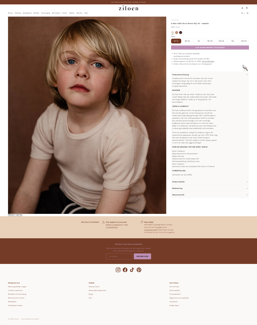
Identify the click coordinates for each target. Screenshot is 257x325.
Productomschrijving (180, 74)
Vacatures (173, 302)
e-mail (159, 227)
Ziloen (16, 319)
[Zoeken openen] (247, 13)
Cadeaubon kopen (15, 305)
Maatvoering (177, 188)
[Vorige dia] (9, 115)
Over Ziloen (173, 283)
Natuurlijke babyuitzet (97, 290)
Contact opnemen (15, 290)
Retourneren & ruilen (16, 298)
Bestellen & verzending (17, 294)
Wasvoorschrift (178, 195)
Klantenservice (14, 283)
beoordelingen (208, 61)
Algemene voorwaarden (179, 298)
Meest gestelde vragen (17, 287)
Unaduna (175, 20)
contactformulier (151, 230)
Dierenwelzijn (174, 290)
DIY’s (90, 298)
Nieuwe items (94, 287)
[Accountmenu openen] (242, 8)
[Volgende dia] (164, 115)
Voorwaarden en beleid (30, 319)
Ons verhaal (174, 287)
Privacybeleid (174, 294)
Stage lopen (174, 305)
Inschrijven (142, 256)
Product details (178, 182)
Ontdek (91, 283)
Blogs (91, 294)
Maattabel (12, 302)
